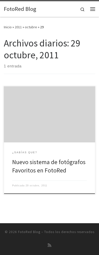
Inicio (8, 27)
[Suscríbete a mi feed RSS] (49, 245)
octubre (31, 27)
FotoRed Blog (29, 232)
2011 (18, 27)
